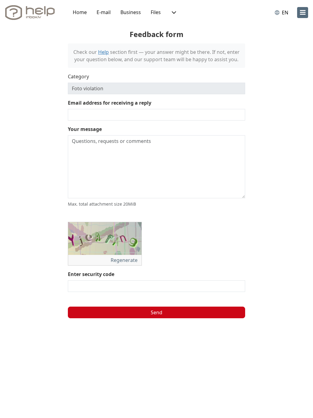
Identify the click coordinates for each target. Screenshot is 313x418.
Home (80, 12)
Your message (85, 129)
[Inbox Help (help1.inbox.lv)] (32, 12)
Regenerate (125, 260)
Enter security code (91, 274)
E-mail (104, 12)
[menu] (302, 12)
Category (78, 76)
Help (103, 52)
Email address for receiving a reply (109, 102)
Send (156, 312)
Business (130, 12)
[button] (173, 12)
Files (156, 12)
